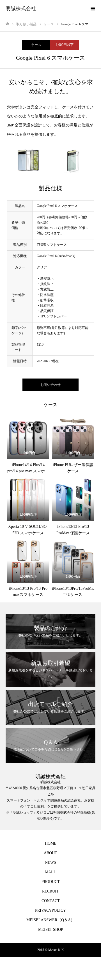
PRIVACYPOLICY (50, 910)
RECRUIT (50, 891)
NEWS (50, 862)
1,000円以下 (65, 45)
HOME (50, 843)
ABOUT (50, 853)
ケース (36, 45)
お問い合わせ (50, 385)
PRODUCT (51, 882)
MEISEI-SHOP (50, 929)
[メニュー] (92, 8)
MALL (50, 872)
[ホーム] (7, 24)
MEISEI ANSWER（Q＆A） (50, 920)
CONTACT (51, 901)
